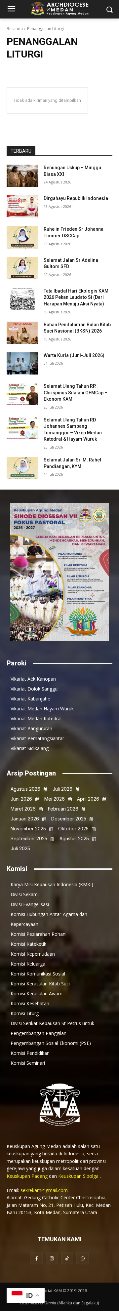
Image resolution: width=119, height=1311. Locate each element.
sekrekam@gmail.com (44, 1190)
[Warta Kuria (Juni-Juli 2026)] (22, 363)
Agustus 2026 (25, 789)
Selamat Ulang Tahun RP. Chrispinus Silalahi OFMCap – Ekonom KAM (75, 392)
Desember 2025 (68, 818)
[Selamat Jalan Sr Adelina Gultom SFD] (22, 268)
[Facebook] (36, 1258)
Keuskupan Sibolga (79, 1176)
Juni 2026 (21, 799)
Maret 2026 (23, 809)
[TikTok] (67, 1258)
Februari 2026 (63, 809)
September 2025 (29, 838)
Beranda (15, 28)
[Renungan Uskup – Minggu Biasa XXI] (22, 176)
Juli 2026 (62, 789)
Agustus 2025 (74, 838)
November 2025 (28, 828)
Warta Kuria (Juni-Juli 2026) (74, 355)
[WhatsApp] (82, 1258)
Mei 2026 (54, 799)
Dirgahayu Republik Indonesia (76, 198)
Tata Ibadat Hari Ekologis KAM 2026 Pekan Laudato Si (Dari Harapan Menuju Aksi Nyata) (76, 297)
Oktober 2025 (73, 828)
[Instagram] (52, 1258)
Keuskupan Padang (28, 1176)
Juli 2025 (20, 848)
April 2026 (88, 799)
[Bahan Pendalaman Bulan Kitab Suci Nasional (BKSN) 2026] (22, 333)
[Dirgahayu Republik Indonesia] (22, 206)
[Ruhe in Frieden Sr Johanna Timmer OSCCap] (22, 237)
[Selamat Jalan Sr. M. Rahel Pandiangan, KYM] (22, 468)
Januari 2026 (25, 818)
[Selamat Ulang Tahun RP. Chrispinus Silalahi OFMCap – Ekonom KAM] (22, 394)
